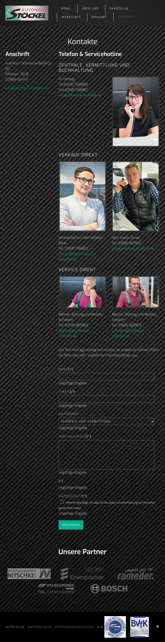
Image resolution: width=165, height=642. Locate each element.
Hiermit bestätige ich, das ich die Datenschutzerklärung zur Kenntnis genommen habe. (107, 505)
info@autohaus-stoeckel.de (26, 88)
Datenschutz (73, 496)
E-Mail (67, 391)
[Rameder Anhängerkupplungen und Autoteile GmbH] (136, 573)
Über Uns (90, 8)
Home (66, 8)
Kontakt (125, 17)
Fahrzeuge (119, 8)
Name (66, 369)
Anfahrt (99, 17)
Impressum (15, 627)
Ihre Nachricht (75, 436)
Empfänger (69, 414)
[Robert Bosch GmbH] (109, 588)
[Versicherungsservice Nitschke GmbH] (29, 573)
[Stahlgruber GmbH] (56, 588)
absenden (71, 525)
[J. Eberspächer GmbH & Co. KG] (83, 573)
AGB (100, 627)
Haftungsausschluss (74, 627)
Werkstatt (71, 17)
